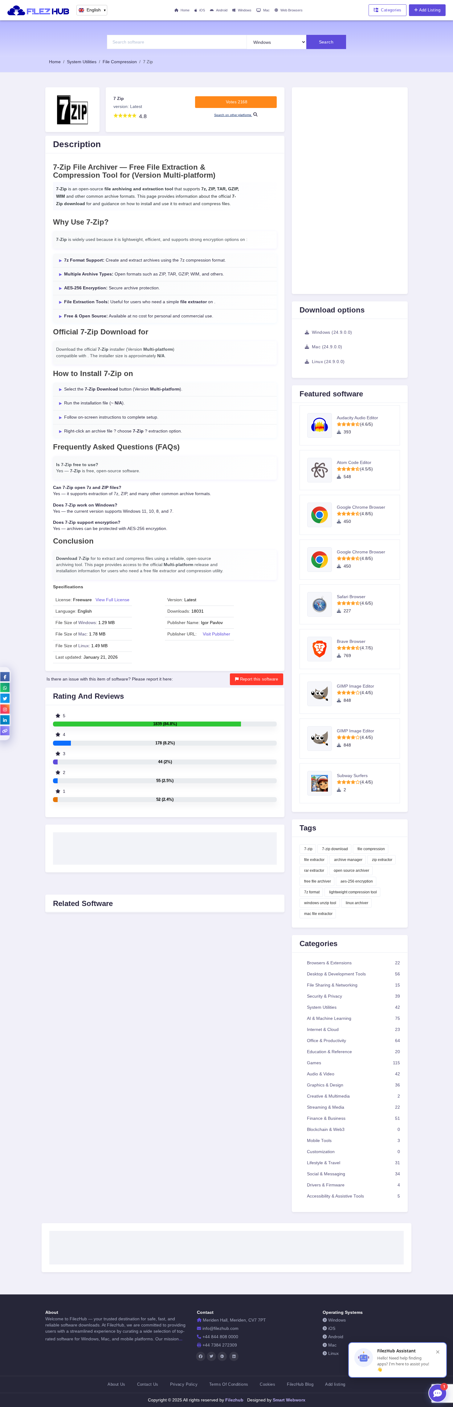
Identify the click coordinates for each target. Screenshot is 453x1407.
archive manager (348, 860)
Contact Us (147, 1384)
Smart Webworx (288, 1399)
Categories (391, 10)
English (96, 10)
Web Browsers (291, 10)
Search (326, 41)
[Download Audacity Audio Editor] (322, 425)
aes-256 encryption (357, 881)
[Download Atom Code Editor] (322, 470)
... (180, 1338)
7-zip (308, 849)
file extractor (314, 860)
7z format (312, 892)
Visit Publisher (216, 634)
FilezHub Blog (300, 1384)
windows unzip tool (320, 903)
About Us (116, 1384)
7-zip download (335, 849)
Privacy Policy (184, 1384)
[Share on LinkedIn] (5, 719)
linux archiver (357, 903)
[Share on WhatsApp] (5, 687)
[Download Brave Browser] (322, 649)
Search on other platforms (233, 115)
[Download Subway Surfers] (322, 783)
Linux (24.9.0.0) (327, 361)
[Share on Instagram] (5, 709)
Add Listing (429, 10)
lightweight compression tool (353, 892)
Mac (266, 10)
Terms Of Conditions (228, 1384)
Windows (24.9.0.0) (331, 332)
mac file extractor (318, 914)
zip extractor (382, 860)
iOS (202, 10)
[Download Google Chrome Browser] (322, 515)
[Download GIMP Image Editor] (322, 693)
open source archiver (351, 870)
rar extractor (314, 870)
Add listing (335, 1384)
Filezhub (233, 1399)
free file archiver (317, 881)
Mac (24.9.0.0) (326, 346)
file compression (371, 849)
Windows (244, 10)
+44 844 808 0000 (220, 1337)
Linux (83, 645)
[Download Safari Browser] (322, 604)
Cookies (267, 1384)
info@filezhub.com (220, 1328)
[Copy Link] (5, 730)
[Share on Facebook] (5, 676)
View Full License (112, 600)
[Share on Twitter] (5, 698)
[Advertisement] (165, 846)
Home (185, 10)
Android (221, 10)
